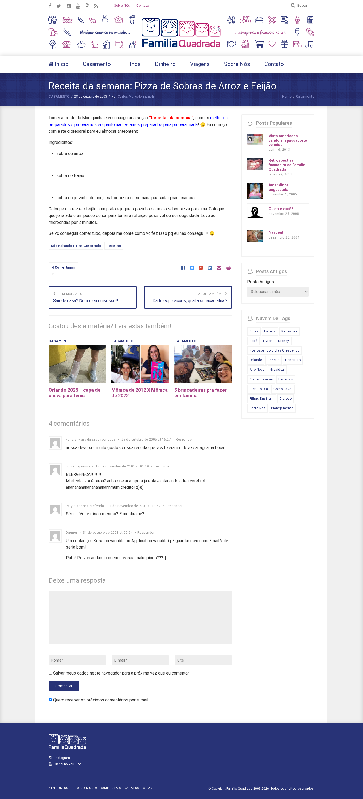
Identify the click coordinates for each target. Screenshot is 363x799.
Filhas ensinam (262, 398)
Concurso (293, 360)
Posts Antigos (260, 281)
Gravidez (277, 369)
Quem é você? (281, 209)
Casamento (59, 96)
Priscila (274, 360)
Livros (268, 341)
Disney (283, 341)
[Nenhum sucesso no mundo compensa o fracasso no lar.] (181, 47)
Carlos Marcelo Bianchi (136, 96)
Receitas (114, 246)
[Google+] (201, 268)
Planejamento (282, 408)
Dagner (71, 532)
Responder (184, 439)
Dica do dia (259, 389)
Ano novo (257, 369)
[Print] (228, 268)
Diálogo (286, 398)
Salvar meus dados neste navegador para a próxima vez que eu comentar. (121, 673)
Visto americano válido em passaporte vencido (288, 140)
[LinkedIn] (210, 268)
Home (287, 96)
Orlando (256, 360)
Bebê (254, 341)
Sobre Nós (122, 5)
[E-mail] (219, 268)
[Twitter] (192, 268)
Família (270, 331)
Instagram (62, 758)
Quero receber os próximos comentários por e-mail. (101, 699)
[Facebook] (183, 268)
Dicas (254, 331)
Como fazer (283, 389)
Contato (142, 5)
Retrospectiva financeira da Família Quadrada (287, 164)
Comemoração (261, 379)
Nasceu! (276, 232)
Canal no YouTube (67, 764)
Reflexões (289, 331)
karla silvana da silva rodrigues (91, 439)
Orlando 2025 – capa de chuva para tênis (74, 393)
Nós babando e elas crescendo (76, 246)
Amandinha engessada (279, 187)
